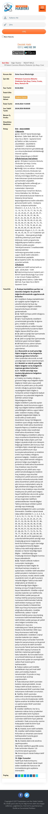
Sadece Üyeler (21, 97)
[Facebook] (20, 795)
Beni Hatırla (9, 37)
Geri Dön (5, 63)
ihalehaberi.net (23, 801)
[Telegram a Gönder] (28, 775)
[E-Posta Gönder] (34, 775)
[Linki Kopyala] (37, 775)
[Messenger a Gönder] (25, 775)
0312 (27, 46)
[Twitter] (26, 795)
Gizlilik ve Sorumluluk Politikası (24, 808)
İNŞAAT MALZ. (29, 63)
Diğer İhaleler (16, 63)
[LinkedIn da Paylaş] (31, 775)
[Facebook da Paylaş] (16, 775)
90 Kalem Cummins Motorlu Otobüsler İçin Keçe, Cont (24, 65)
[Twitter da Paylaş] (19, 775)
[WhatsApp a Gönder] (22, 775)
